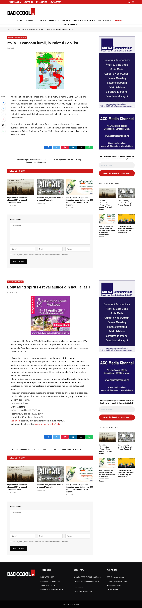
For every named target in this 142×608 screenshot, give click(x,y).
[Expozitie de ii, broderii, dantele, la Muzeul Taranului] (50, 187)
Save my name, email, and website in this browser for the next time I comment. (40, 255)
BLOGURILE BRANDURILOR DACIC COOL (87, 577)
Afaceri (65, 20)
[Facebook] (3, 102)
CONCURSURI (78, 588)
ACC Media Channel (114, 585)
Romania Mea (69, 24)
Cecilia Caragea (112, 589)
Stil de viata (103, 20)
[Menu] (133, 2)
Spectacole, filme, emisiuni (17, 37)
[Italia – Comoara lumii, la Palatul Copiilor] (50, 71)
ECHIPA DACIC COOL (47, 577)
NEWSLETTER (55, 2)
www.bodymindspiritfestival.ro (49, 424)
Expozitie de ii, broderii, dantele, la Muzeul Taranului (50, 199)
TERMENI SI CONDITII (47, 585)
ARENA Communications (115, 577)
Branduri (53, 20)
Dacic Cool (15, 420)
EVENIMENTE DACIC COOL (83, 592)
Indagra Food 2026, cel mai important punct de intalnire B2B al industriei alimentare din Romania (79, 201)
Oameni (29, 20)
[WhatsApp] (3, 130)
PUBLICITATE (41, 2)
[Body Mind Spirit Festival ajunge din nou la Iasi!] (50, 315)
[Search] (129, 2)
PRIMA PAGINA (15, 2)
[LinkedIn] (3, 114)
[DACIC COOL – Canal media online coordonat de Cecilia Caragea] (21, 12)
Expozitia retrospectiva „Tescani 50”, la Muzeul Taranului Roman (17, 200)
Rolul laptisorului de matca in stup (67, 160)
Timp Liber (118, 20)
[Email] (3, 125)
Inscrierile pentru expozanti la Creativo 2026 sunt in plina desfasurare (126, 229)
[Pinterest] (3, 119)
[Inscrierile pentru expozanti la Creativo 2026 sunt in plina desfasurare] (126, 219)
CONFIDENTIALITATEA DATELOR (51, 589)
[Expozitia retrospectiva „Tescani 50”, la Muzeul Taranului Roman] (20, 187)
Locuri (19, 20)
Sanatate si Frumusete (83, 20)
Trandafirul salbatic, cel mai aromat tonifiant (28, 449)
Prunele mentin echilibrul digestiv (67, 449)
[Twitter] (3, 108)
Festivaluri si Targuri (15, 281)
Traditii (40, 20)
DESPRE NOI (28, 2)
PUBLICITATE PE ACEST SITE (50, 581)
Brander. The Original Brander (117, 581)
